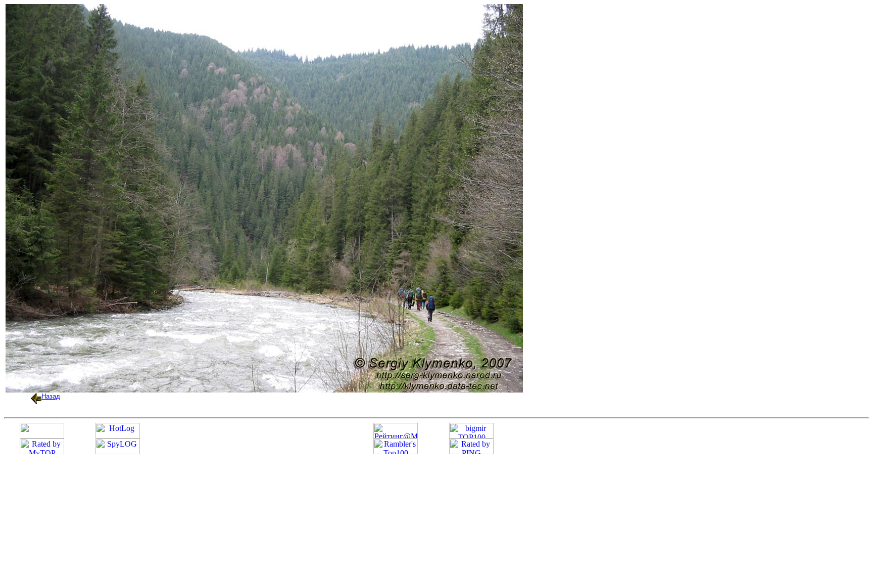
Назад (50, 396)
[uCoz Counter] (42, 435)
